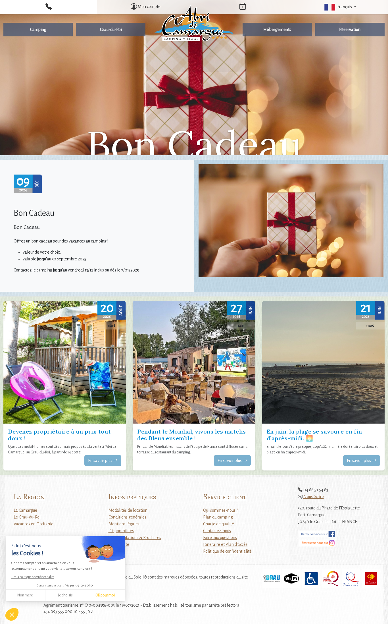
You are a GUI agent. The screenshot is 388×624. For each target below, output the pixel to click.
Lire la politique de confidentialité (32, 577)
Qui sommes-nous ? (220, 510)
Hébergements (277, 29)
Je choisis (65, 595)
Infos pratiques (132, 496)
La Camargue (25, 510)
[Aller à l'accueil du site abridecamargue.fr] (194, 23)
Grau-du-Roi (111, 29)
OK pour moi (105, 595)
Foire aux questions (220, 537)
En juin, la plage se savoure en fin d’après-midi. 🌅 (314, 435)
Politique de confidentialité (227, 551)
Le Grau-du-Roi (27, 517)
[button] (12, 614)
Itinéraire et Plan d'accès (225, 544)
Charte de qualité (218, 524)
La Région (29, 496)
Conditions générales (127, 517)
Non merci (25, 595)
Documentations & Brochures (135, 537)
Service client (225, 496)
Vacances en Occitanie (33, 524)
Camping (38, 29)
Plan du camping (218, 517)
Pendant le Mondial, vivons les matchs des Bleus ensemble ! (191, 435)
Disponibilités (121, 530)
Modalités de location (128, 510)
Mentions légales (124, 524)
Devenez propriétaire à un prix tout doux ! (59, 435)
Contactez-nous (217, 530)
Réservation (349, 29)
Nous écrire (313, 496)
